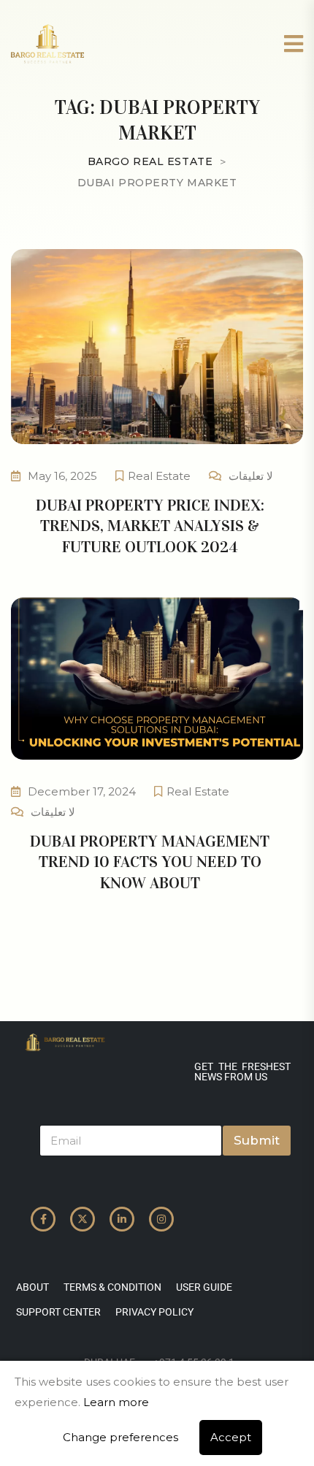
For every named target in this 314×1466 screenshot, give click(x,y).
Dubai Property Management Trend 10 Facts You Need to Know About (149, 862)
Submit (257, 1140)
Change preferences (120, 1437)
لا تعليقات (251, 476)
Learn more (116, 1402)
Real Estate (159, 476)
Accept (230, 1437)
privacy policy (154, 1312)
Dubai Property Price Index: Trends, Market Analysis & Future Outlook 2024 (150, 526)
